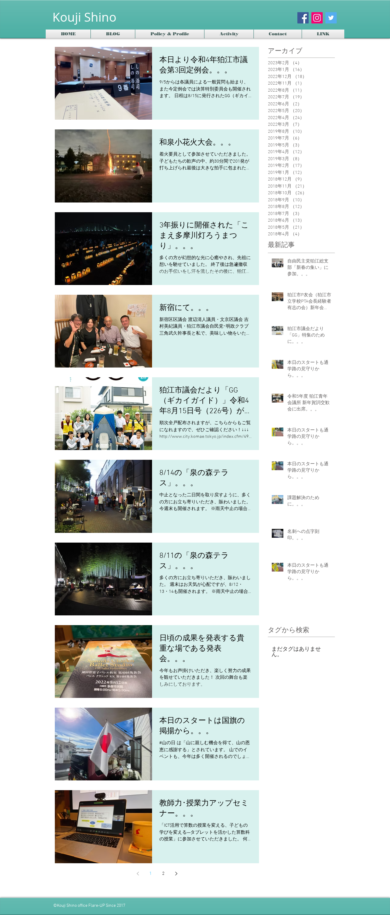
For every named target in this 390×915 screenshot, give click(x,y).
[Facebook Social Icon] (303, 17)
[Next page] (176, 873)
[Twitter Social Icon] (331, 17)
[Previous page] (137, 873)
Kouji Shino (84, 17)
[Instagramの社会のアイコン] (317, 17)
